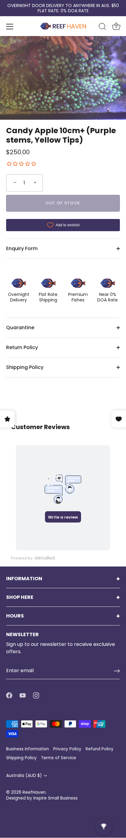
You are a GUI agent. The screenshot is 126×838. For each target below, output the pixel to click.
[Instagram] (36, 694)
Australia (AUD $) (24, 775)
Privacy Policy (67, 749)
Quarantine (20, 327)
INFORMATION (24, 579)
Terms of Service (58, 758)
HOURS (15, 616)
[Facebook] (9, 694)
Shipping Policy (24, 367)
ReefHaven (34, 792)
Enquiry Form (22, 248)
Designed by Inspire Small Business (42, 798)
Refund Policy (99, 749)
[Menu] (10, 26)
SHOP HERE (19, 597)
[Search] (102, 27)
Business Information (27, 749)
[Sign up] (117, 671)
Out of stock (63, 203)
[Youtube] (23, 694)
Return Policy (22, 347)
